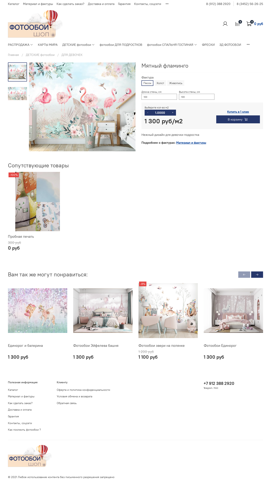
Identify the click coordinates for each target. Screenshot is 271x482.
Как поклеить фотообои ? (24, 429)
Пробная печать (21, 236)
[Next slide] (127, 107)
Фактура (147, 77)
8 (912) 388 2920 (218, 4)
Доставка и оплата (101, 4)
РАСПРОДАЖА (18, 45)
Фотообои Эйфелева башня (95, 345)
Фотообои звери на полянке (161, 345)
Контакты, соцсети (147, 4)
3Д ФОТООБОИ (230, 45)
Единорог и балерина (25, 345)
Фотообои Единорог (220, 345)
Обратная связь (67, 403)
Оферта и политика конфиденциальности (83, 390)
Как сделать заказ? (70, 4)
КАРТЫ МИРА (48, 45)
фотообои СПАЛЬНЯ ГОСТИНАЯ (170, 45)
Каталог (13, 4)
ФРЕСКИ (208, 45)
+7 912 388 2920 (219, 383)
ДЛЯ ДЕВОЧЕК (72, 55)
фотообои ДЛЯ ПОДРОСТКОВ (121, 45)
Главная (13, 55)
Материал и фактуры (38, 4)
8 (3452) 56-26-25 (250, 4)
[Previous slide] (37, 107)
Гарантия (124, 4)
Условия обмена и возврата (74, 396)
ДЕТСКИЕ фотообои (76, 45)
